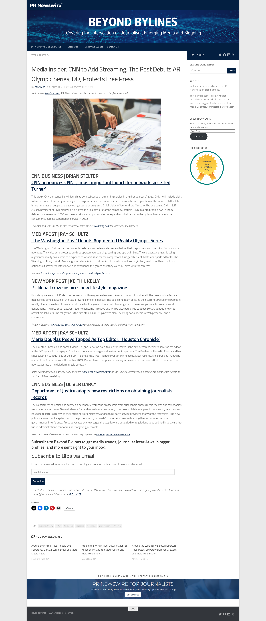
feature (58, 526)
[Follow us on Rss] (233, 54)
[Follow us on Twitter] (220, 54)
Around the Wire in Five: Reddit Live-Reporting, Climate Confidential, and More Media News (54, 549)
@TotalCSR (75, 494)
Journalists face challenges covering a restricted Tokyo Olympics (75, 273)
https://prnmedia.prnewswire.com (217, 106)
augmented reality (46, 526)
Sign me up (198, 136)
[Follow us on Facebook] (224, 54)
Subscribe (38, 481)
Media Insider (52, 93)
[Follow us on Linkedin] (228, 54)
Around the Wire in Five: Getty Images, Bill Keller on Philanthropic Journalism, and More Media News (105, 549)
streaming (117, 526)
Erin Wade (39, 87)
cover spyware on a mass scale (113, 434)
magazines (80, 526)
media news (91, 526)
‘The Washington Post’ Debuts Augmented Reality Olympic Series (97, 240)
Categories (72, 46)
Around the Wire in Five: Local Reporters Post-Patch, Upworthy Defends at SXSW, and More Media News (154, 549)
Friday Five (68, 526)
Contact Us (113, 46)
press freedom (105, 526)
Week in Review (40, 55)
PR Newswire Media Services (46, 46)
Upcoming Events (94, 46)
